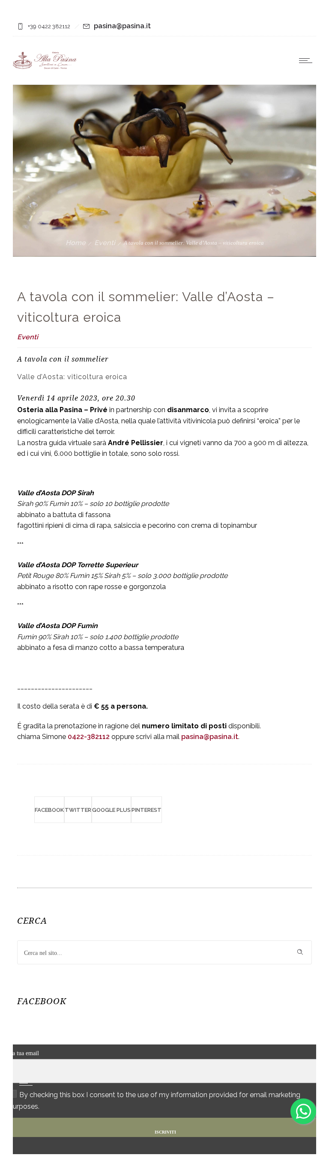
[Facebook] (280, 26)
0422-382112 (89, 737)
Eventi (104, 243)
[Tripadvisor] (302, 26)
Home (76, 243)
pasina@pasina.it (122, 26)
